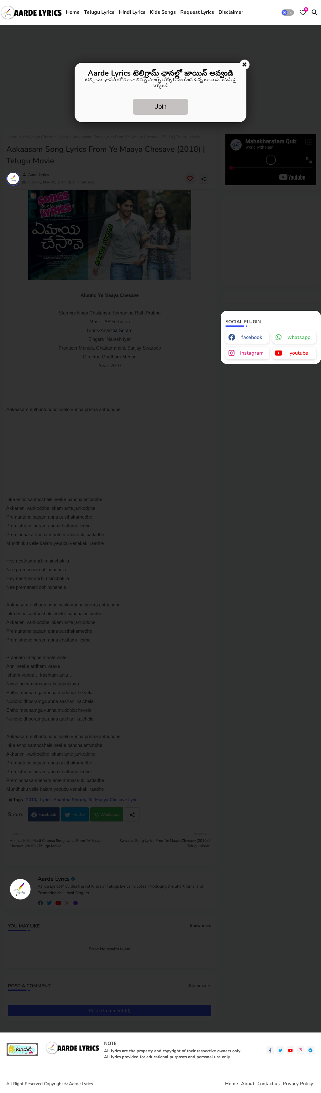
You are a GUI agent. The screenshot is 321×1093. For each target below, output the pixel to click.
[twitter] (280, 1050)
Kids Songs (163, 12)
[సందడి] (22, 1054)
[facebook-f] (270, 1050)
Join (160, 106)
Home (73, 12)
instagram (252, 353)
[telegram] (310, 1050)
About (247, 1084)
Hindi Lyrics (132, 12)
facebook (251, 337)
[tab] (73, 12)
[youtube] (290, 1050)
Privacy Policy (298, 1084)
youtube (299, 353)
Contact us (268, 1084)
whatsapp (298, 337)
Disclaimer (230, 12)
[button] (288, 12)
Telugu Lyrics (99, 12)
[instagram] (300, 1050)
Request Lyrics (197, 12)
